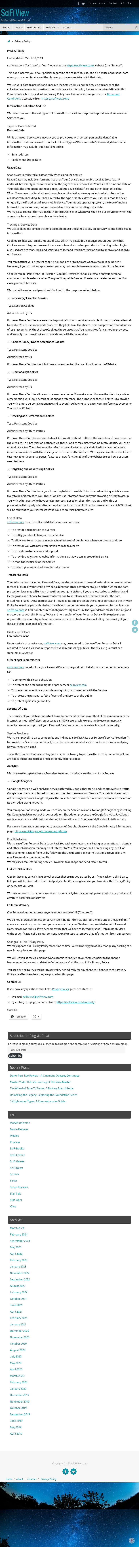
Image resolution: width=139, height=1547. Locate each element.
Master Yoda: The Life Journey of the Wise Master (40, 1082)
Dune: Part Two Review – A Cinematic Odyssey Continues (44, 1075)
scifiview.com (15, 522)
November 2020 (19, 1337)
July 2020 (15, 1356)
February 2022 (18, 1292)
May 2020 (15, 1363)
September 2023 (20, 1241)
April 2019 (16, 1433)
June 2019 (16, 1421)
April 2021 (16, 1311)
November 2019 (19, 1401)
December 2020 (19, 1331)
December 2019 (19, 1395)
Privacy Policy (60, 989)
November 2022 (19, 1273)
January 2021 (18, 1324)
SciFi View (15, 13)
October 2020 (18, 1344)
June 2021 (16, 1305)
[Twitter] (83, 3)
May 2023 (15, 1247)
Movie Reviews (19, 1129)
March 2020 (17, 1376)
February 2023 (18, 1260)
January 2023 (18, 1266)
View (13, 1206)
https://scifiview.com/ (80, 65)
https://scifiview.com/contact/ (75, 1002)
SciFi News (16, 1168)
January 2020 (18, 1389)
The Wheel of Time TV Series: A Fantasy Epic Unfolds (41, 1088)
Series (13, 1181)
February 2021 (18, 1318)
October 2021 (18, 1299)
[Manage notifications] (131, 1540)
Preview (15, 1142)
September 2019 (20, 1414)
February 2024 (18, 1234)
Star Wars (16, 1200)
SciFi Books (17, 1148)
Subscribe (126, 3)
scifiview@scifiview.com (38, 997)
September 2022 (20, 1279)
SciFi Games (17, 1161)
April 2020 (16, 1369)
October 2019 (18, 1408)
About (102, 3)
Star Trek (15, 1193)
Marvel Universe (20, 1123)
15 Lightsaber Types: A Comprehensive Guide (37, 1101)
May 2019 (15, 1427)
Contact (113, 3)
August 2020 (17, 1350)
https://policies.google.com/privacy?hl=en (41, 831)
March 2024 (17, 1228)
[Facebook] (78, 3)
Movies (14, 1136)
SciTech (14, 1174)
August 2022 (17, 1286)
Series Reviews (19, 1187)
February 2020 (18, 1382)
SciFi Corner (17, 1155)
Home (92, 3)
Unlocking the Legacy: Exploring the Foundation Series (43, 1095)
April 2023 (16, 1254)
